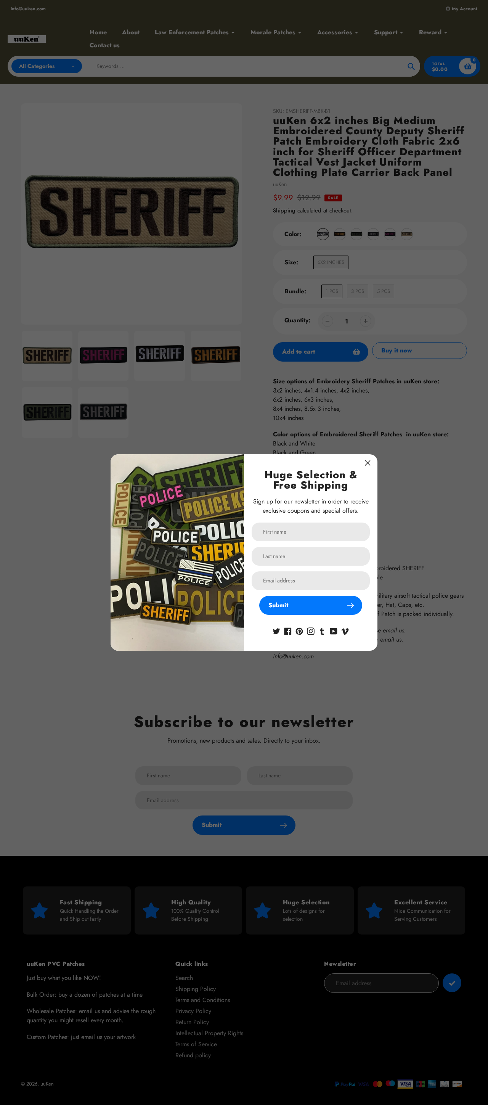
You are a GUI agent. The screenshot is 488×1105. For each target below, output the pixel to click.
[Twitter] (276, 630)
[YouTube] (333, 630)
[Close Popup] (367, 463)
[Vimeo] (345, 630)
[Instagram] (311, 630)
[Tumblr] (322, 630)
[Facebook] (288, 630)
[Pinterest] (299, 630)
